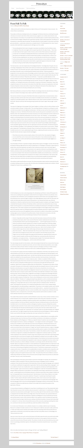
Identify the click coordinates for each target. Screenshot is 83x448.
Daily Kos (62, 182)
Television (62, 161)
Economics (62, 88)
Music (61, 119)
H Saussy (62, 93)
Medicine (62, 112)
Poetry (61, 140)
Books (17, 432)
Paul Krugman (63, 189)
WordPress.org (63, 33)
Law (61, 105)
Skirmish (48, 443)
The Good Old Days (30, 8)
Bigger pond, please (68, 65)
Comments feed (63, 30)
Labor (61, 100)
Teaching (62, 159)
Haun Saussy (26, 25)
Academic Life (63, 77)
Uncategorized (35, 432)
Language (24, 432)
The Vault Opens (54, 437)
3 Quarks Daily (63, 175)
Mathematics (62, 107)
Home (12, 8)
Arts (15, 432)
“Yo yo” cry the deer (69, 55)
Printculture (41, 3)
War (61, 168)
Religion (61, 149)
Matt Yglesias (62, 187)
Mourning (62, 117)
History (61, 96)
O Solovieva (62, 122)
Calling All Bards (15, 437)
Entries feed (62, 28)
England (61, 133)
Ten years (67, 68)
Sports (61, 156)
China (61, 130)
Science (61, 152)
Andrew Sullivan (63, 177)
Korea (61, 135)
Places (61, 129)
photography (62, 126)
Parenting (62, 124)
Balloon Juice (63, 180)
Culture (20, 432)
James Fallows (63, 184)
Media (27, 432)
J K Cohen (62, 98)
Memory (31, 432)
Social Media (62, 154)
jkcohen (61, 39)
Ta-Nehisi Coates (63, 191)
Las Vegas (62, 137)
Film (61, 91)
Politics (61, 142)
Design (61, 86)
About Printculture (20, 8)
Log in (61, 26)
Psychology (62, 147)
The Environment (63, 164)
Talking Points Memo (64, 194)
